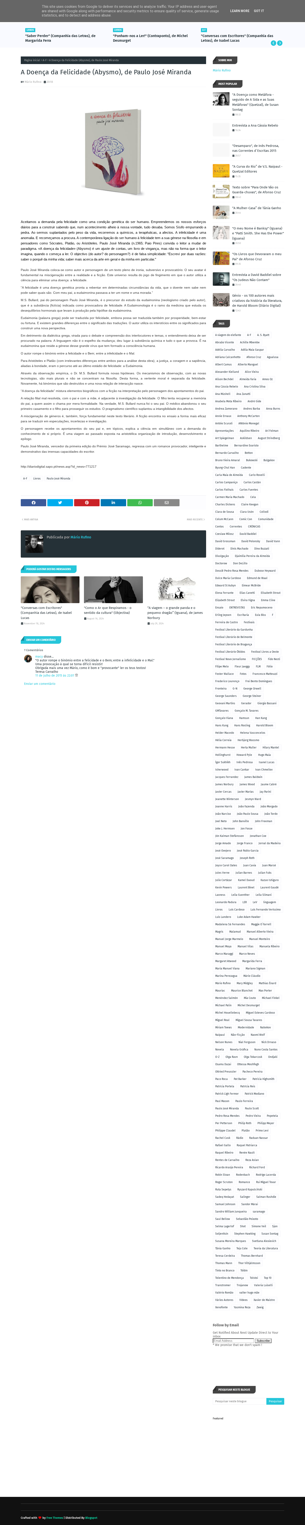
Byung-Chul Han (225, 467)
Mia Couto (250, 998)
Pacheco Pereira (252, 1071)
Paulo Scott (252, 1108)
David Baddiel (248, 533)
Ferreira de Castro (226, 622)
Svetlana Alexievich (264, 1241)
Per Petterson (223, 1123)
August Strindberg (269, 438)
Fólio (270, 666)
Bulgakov (269, 460)
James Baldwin (253, 777)
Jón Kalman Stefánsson (229, 836)
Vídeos (243, 1300)
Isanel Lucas (266, 762)
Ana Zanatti (243, 394)
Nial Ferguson (246, 1042)
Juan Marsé (269, 865)
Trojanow (242, 1285)
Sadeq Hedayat (224, 1196)
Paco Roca (221, 1079)
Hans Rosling (242, 725)
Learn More (239, 11)
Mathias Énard (267, 983)
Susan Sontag (269, 1233)
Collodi (264, 511)
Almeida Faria (248, 379)
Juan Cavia (249, 865)
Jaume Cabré (269, 784)
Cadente (246, 467)
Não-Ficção (238, 1034)
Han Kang (261, 718)
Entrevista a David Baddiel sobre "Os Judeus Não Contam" (256, 277)
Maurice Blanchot (242, 990)
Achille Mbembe (250, 342)
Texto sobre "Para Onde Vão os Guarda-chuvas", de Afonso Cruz (256, 189)
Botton (249, 452)
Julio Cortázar (223, 880)
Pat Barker (240, 1079)
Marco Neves (247, 953)
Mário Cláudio (251, 975)
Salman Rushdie (266, 1196)
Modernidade (246, 1027)
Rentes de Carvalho (227, 1160)
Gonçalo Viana (224, 718)
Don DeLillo (240, 563)
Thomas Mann (223, 1263)
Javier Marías (246, 791)
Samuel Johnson (225, 1204)
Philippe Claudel (225, 1130)
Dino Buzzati (261, 548)
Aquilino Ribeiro (249, 430)
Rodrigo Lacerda (266, 1174)
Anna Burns (273, 408)
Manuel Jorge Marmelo (229, 939)
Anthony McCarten (248, 416)
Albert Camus (223, 364)
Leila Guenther (240, 894)
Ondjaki (272, 1056)
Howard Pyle (244, 754)
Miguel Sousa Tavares (249, 1020)
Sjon (275, 1226)
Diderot (219, 548)
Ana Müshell (222, 394)
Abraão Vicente (224, 342)
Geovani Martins (225, 703)
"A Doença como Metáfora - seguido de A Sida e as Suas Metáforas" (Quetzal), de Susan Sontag (255, 102)
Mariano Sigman (255, 968)
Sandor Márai (249, 1204)
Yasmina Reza (242, 1307)
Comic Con (245, 519)
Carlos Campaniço (226, 482)
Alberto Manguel (248, 364)
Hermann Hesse (225, 747)
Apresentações (224, 430)
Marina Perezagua (226, 975)
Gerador (246, 703)
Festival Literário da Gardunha (234, 629)
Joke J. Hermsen (225, 828)
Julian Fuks (265, 872)
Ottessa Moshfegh (248, 1064)
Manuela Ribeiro (269, 946)
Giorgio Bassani (266, 703)
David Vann (273, 541)
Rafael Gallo (223, 1145)
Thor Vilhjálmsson (249, 1263)
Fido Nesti (274, 659)
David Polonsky (250, 541)
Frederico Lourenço (227, 681)
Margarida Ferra (252, 961)
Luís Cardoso (236, 909)
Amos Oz (267, 379)
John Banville (241, 821)
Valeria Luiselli (263, 1285)
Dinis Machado (239, 548)
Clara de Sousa (224, 511)
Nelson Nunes (223, 1042)
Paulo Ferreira (244, 1101)
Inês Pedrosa (244, 762)
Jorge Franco (245, 843)
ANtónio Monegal (248, 423)
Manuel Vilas (245, 946)
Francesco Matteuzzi (265, 673)
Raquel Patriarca (247, 1145)
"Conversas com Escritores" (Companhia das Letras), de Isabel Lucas (237, 38)
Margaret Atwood (225, 961)
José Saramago (224, 858)
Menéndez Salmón (226, 998)
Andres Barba (251, 408)
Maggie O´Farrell (261, 924)
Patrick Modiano (254, 1093)
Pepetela (272, 1115)
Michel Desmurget (249, 1005)
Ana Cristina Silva (254, 386)
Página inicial (32, 60)
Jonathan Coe (258, 836)
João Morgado (269, 806)
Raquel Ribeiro (224, 1152)
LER (244, 902)
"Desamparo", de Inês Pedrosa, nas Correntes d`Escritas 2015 (255, 148)
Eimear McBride (251, 585)
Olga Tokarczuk (253, 1056)
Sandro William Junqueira (231, 1211)
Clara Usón (247, 511)
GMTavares (222, 710)
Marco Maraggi (224, 953)
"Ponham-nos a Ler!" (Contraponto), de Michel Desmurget (150, 38)
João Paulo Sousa (247, 813)
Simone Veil (259, 1226)
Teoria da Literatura (266, 1248)
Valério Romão (224, 1292)
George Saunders (226, 696)
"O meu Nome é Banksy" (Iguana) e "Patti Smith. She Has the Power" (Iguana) (258, 233)
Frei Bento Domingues (258, 681)
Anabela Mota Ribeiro (228, 401)
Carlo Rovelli (257, 475)
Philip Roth (244, 1123)
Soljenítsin (221, 1233)
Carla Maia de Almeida (229, 475)
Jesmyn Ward (253, 799)
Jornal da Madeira (270, 843)
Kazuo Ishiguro (270, 880)
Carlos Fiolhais (224, 489)
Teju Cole (242, 1248)
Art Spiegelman (224, 438)
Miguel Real (222, 1020)
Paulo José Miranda (58, 478)
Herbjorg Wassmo (248, 740)
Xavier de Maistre (264, 1300)
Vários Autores (224, 1300)
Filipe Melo (222, 666)
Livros (37, 478)
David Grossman (225, 541)
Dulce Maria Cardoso (228, 578)
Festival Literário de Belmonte (233, 637)
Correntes (236, 526)
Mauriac (220, 990)
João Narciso (223, 813)
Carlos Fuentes (249, 489)
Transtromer (223, 1285)
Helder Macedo (224, 732)
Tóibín (244, 1270)
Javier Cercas (223, 791)
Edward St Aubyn (225, 585)
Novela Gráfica (239, 1049)
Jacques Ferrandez (226, 777)
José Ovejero (223, 850)
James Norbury (224, 784)
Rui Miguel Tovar (266, 1182)
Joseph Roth (247, 858)
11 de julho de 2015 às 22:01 (55, 675)
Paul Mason (222, 1101)
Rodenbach (243, 1174)
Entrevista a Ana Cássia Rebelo (255, 125)
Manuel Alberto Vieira (260, 931)
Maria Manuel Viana (227, 968)
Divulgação (222, 556)
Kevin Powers (223, 887)
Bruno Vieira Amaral (227, 460)
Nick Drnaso (268, 1042)
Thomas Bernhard (252, 1255)
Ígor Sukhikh (222, 762)
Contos (219, 526)
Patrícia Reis (247, 1086)
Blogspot (91, 1517)
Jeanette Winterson (227, 799)
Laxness (220, 894)
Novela (219, 1049)
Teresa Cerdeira (225, 1255)
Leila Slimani (264, 894)
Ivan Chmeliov (264, 769)
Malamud (235, 931)
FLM (258, 666)
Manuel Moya (223, 946)
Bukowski (251, 460)
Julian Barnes (244, 872)
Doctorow (221, 563)
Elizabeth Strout (225, 600)
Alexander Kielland (227, 371)
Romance (244, 1182)
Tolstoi (254, 1277)
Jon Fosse (247, 828)
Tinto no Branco (224, 1270)
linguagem (269, 902)
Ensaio (219, 607)
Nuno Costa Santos (266, 1049)
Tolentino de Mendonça (229, 1277)
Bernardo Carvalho (227, 452)
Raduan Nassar (258, 1138)
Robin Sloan (222, 1174)
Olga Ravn (232, 1056)
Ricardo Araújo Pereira (229, 1167)
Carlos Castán (252, 482)
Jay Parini (265, 791)
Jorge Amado (223, 843)
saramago (259, 1211)
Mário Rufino (33, 81)
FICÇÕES (257, 659)
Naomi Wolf (258, 1034)
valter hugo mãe (249, 1292)
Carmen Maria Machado (229, 497)
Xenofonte (221, 1307)
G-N (235, 688)
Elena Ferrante (224, 592)
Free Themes (54, 1517)
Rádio (239, 1138)
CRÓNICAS (254, 526)
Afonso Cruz (254, 357)
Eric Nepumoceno (261, 607)
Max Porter (265, 990)
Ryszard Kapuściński (249, 1189)
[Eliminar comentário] (76, 675)
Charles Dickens (225, 504)
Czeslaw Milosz (224, 533)
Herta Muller (249, 747)
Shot (243, 1226)
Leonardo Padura (225, 902)
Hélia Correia (223, 740)
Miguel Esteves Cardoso (260, 1012)
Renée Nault (247, 1152)
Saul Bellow (222, 1219)
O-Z (217, 1056)
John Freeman (263, 821)
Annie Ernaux (223, 416)
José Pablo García (248, 850)
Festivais (249, 622)
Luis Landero (223, 917)
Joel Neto (221, 821)
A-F (45, 60)
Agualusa (272, 357)
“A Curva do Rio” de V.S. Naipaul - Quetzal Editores (257, 169)
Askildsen (246, 438)
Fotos (243, 673)
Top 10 (268, 1277)
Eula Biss (260, 615)
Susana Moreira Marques (230, 1241)
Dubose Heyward (265, 570)
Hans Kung (221, 725)
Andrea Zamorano (226, 408)
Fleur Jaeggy (242, 666)
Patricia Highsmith (263, 1079)
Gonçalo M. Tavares (247, 710)
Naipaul (220, 1034)
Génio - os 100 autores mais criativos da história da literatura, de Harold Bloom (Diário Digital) (257, 301)
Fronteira (221, 688)
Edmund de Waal (257, 578)
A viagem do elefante (228, 335)
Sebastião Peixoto (247, 1219)
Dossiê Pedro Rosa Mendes (232, 570)
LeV (255, 902)
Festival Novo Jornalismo (230, 659)
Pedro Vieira (253, 1115)
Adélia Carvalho (225, 349)
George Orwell (252, 688)
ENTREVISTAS (237, 607)
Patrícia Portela (224, 1086)
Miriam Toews (223, 1027)
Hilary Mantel (271, 747)
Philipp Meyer (265, 1123)
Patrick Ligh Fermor (227, 1093)
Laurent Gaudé (269, 887)
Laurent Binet (246, 887)
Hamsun (244, 718)
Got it (259, 11)
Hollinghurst (222, 754)
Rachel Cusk (222, 1138)
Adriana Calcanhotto (227, 357)
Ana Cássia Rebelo (226, 386)
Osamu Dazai (223, 1064)
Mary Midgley (245, 983)
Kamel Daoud (246, 880)
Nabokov (265, 1027)
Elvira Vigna (248, 600)
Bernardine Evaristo (246, 445)
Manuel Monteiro (259, 939)
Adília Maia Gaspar (252, 349)
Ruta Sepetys (223, 1189)
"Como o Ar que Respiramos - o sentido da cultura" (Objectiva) (108, 610)
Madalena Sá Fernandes (230, 924)
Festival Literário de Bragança (233, 644)
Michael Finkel (271, 998)
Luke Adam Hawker (249, 917)
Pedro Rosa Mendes (227, 1115)
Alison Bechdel (224, 379)
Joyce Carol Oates (226, 865)
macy (39, 656)
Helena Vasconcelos (252, 732)
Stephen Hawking (244, 1233)
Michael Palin (223, 1005)
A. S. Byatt (263, 335)
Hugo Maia (264, 754)
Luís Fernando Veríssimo (266, 909)
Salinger (245, 1196)
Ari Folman (271, 430)
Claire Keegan (249, 504)
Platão (246, 1130)
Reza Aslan (252, 1160)
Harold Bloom (264, 725)
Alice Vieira (252, 371)
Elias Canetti (247, 592)
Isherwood (221, 769)
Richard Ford (257, 1167)
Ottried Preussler (225, 1071)
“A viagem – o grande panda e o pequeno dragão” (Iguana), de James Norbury (175, 613)
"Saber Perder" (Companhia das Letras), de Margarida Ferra (60, 38)
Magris (219, 931)
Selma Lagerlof (224, 1226)
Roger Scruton (224, 1182)
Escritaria (243, 615)
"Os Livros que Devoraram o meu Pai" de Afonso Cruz (257, 256)
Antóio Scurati (223, 423)
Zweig (260, 1307)
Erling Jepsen (223, 615)
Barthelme (221, 445)
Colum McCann (224, 519)
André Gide (254, 401)
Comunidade (266, 519)
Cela (253, 497)
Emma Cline (268, 600)
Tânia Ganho (222, 1248)
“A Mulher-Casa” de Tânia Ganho (256, 208)
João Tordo (271, 813)
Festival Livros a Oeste (265, 651)
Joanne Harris (223, 806)
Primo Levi (262, 1130)
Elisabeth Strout (270, 592)
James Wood (247, 784)
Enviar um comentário (39, 684)
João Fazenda (246, 806)
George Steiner (252, 696)
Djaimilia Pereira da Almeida (252, 556)
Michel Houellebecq (227, 1012)
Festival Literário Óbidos (230, 651)
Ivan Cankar (241, 769)
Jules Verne (222, 872)
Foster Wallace (224, 673)
